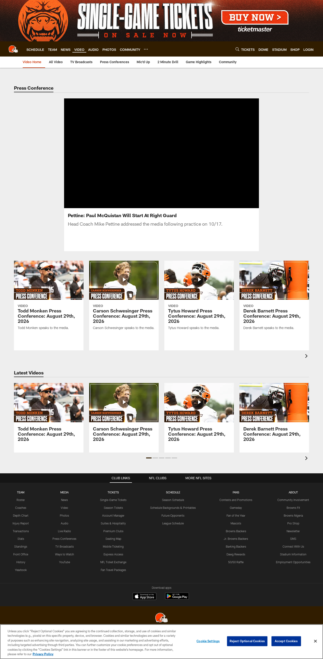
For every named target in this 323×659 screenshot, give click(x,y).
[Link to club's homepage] (13, 49)
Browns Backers (236, 531)
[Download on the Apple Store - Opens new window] (144, 597)
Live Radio (64, 531)
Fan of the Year (236, 515)
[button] (149, 458)
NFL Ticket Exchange (113, 562)
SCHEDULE (173, 492)
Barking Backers (236, 546)
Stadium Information (293, 554)
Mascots (236, 523)
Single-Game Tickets (113, 499)
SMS (293, 538)
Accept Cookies (286, 641)
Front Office (20, 554)
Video (64, 507)
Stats (20, 538)
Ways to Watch (64, 554)
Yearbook (21, 569)
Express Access (113, 554)
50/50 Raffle (236, 562)
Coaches (20, 507)
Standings (20, 546)
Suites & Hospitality (113, 523)
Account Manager (113, 515)
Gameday (236, 507)
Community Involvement (293, 499)
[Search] (237, 49)
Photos (64, 515)
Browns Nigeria (293, 515)
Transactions (21, 531)
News (64, 499)
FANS (236, 492)
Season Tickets (113, 507)
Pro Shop (293, 523)
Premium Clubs (113, 531)
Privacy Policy (43, 654)
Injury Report (21, 523)
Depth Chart (20, 515)
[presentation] (307, 356)
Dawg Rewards (236, 554)
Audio (64, 523)
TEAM (20, 492)
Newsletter (293, 531)
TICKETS (113, 492)
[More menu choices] (146, 49)
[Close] (315, 641)
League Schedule (173, 523)
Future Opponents (173, 515)
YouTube (64, 562)
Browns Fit (293, 507)
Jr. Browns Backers (236, 538)
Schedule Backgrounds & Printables (173, 507)
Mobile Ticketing (113, 546)
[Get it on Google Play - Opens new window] (177, 598)
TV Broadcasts (64, 546)
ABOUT (293, 492)
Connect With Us (293, 546)
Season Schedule (173, 499)
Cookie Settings (208, 641)
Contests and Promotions (235, 499)
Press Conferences (64, 538)
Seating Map (113, 538)
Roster (21, 499)
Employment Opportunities (293, 562)
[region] (161, 641)
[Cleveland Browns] (161, 618)
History (20, 562)
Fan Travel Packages (113, 569)
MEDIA (64, 492)
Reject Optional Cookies (247, 641)
